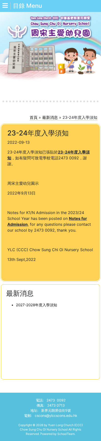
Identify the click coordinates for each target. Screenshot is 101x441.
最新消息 (50, 117)
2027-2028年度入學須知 (36, 305)
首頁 (34, 117)
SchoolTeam (66, 434)
